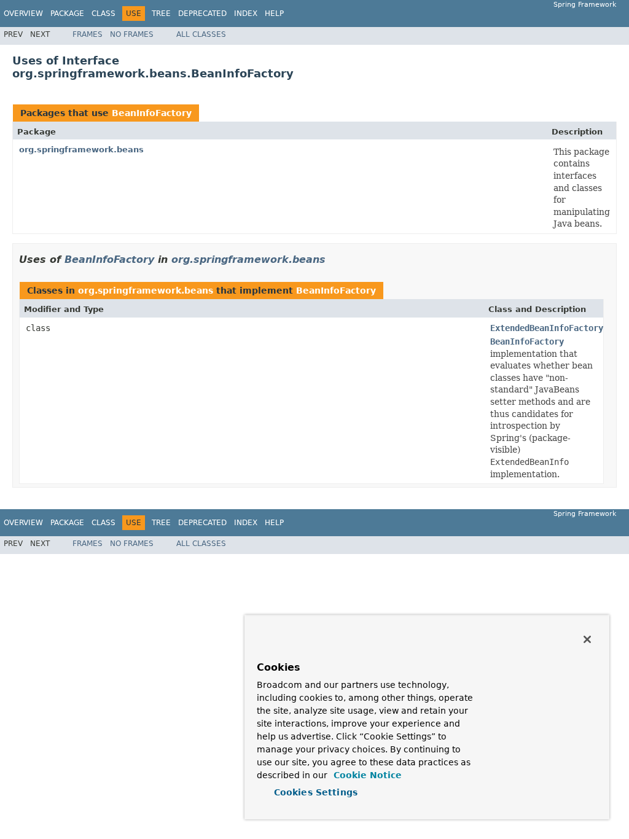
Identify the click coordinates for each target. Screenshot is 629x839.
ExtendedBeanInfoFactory (546, 328)
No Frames (132, 34)
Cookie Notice (366, 775)
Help (274, 13)
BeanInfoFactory (152, 113)
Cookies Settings (315, 792)
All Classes (201, 34)
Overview (23, 13)
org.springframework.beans (81, 149)
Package (67, 13)
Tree (161, 13)
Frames (87, 34)
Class (103, 13)
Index (245, 13)
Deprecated (202, 13)
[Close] (587, 639)
